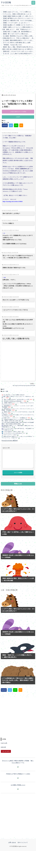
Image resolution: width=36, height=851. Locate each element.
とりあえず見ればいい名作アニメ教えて (12, 431)
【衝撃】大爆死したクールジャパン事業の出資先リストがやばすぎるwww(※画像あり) (18, 27)
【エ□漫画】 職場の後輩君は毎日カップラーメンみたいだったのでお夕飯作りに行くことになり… (18, 40)
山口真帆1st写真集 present (18, 785)
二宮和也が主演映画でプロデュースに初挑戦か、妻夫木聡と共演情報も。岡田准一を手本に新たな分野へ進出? (18, 420)
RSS (21, 125)
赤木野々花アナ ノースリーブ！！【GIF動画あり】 (15, 417)
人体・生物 (6, 122)
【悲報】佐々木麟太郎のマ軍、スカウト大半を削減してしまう (18, 20)
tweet (11, 125)
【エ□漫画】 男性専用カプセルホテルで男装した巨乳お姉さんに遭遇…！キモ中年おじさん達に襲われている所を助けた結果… (18, 36)
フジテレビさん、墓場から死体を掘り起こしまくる (16, 14)
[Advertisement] (18, 74)
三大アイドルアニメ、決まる (9, 434)
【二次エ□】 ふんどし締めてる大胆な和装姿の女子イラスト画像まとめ (18, 53)
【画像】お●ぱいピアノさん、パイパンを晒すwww (16, 11)
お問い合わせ (12, 842)
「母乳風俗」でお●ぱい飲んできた (12, 44)
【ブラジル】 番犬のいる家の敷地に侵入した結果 (16, 42)
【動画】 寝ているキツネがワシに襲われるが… (15, 34)
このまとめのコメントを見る (18, 111)
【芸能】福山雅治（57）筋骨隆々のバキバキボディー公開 (18, 25)
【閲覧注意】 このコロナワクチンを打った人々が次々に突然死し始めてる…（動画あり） (18, 51)
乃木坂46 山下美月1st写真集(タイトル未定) (18, 774)
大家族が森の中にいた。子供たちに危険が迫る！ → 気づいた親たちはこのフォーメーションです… (18, 38)
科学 (4, 120)
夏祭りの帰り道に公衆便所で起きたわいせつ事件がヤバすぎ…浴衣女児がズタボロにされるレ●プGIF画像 (18, 49)
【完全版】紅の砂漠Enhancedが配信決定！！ (13, 401)
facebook (5, 125)
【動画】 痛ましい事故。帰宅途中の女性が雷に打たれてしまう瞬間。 (18, 47)
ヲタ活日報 (6, 2)
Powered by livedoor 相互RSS (10, 440)
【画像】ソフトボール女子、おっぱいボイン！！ (16, 22)
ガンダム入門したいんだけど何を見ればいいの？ (14, 433)
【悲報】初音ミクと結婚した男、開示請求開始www (17, 31)
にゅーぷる (4, 743)
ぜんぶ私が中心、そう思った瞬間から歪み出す (14, 394)
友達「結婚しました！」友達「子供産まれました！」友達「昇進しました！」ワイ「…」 (18, 29)
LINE (16, 125)
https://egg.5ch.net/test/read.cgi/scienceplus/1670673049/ (24, 385)
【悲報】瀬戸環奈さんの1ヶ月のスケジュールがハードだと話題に (18, 18)
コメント (6, 448)
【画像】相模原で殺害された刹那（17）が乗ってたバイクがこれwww (18, 16)
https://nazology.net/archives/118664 (13, 201)
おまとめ (3, 747)
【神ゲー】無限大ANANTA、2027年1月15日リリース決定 (16, 399)
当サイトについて (23, 842)
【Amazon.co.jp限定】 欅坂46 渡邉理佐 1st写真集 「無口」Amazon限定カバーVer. (18, 762)
